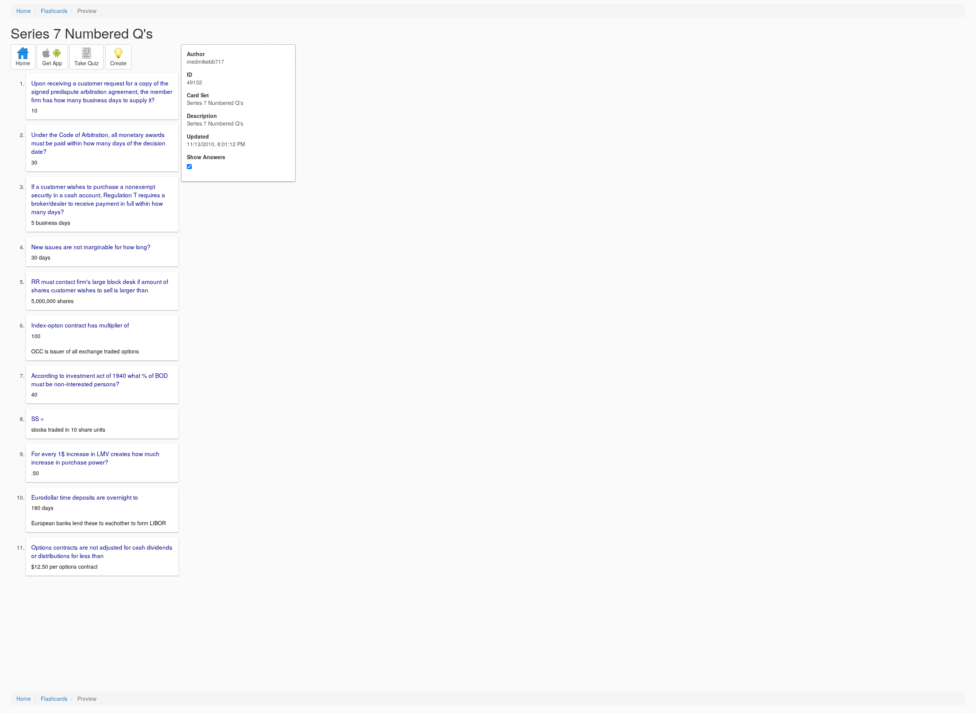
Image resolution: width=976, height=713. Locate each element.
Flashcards (54, 11)
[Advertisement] (242, 256)
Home (23, 11)
